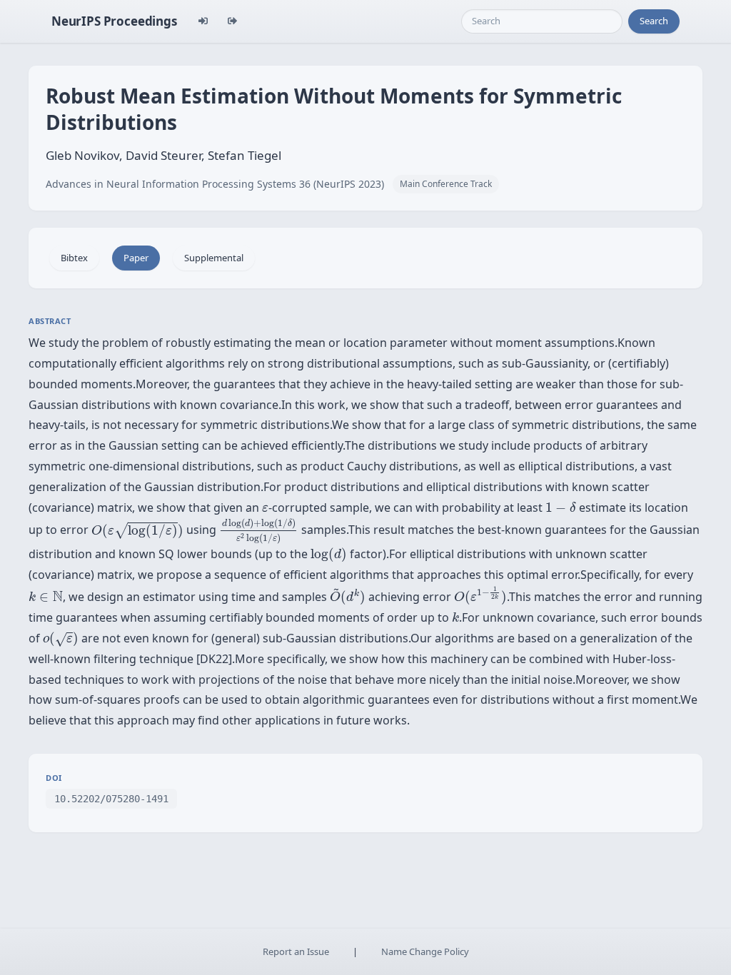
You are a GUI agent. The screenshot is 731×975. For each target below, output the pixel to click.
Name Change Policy (425, 951)
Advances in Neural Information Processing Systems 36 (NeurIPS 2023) (215, 184)
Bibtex (74, 257)
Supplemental (213, 257)
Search (654, 20)
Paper (135, 257)
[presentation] (265, 509)
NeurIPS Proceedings (114, 21)
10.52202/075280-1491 (111, 798)
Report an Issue (296, 951)
